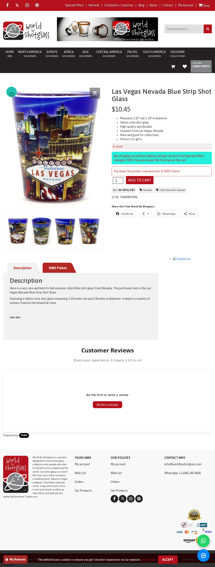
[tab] (24, 268)
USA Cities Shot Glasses (172, 190)
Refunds (94, 5)
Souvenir (177, 53)
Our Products (83, 490)
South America (154, 53)
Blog (141, 5)
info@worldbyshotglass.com (182, 464)
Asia (85, 53)
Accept (167, 559)
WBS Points (58, 268)
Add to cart (139, 180)
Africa (68, 53)
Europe (52, 53)
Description (22, 268)
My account (82, 464)
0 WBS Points (201, 66)
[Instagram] (27, 5)
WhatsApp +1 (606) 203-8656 (182, 473)
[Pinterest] (139, 499)
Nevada (147, 190)
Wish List (80, 473)
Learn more (148, 559)
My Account (186, 5)
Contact (168, 5)
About (153, 5)
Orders (79, 481)
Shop (206, 5)
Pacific (132, 53)
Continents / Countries (118, 5)
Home (9, 53)
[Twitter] (17, 5)
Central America (109, 53)
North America (29, 53)
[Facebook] (7, 5)
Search (208, 28)
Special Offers (74, 5)
